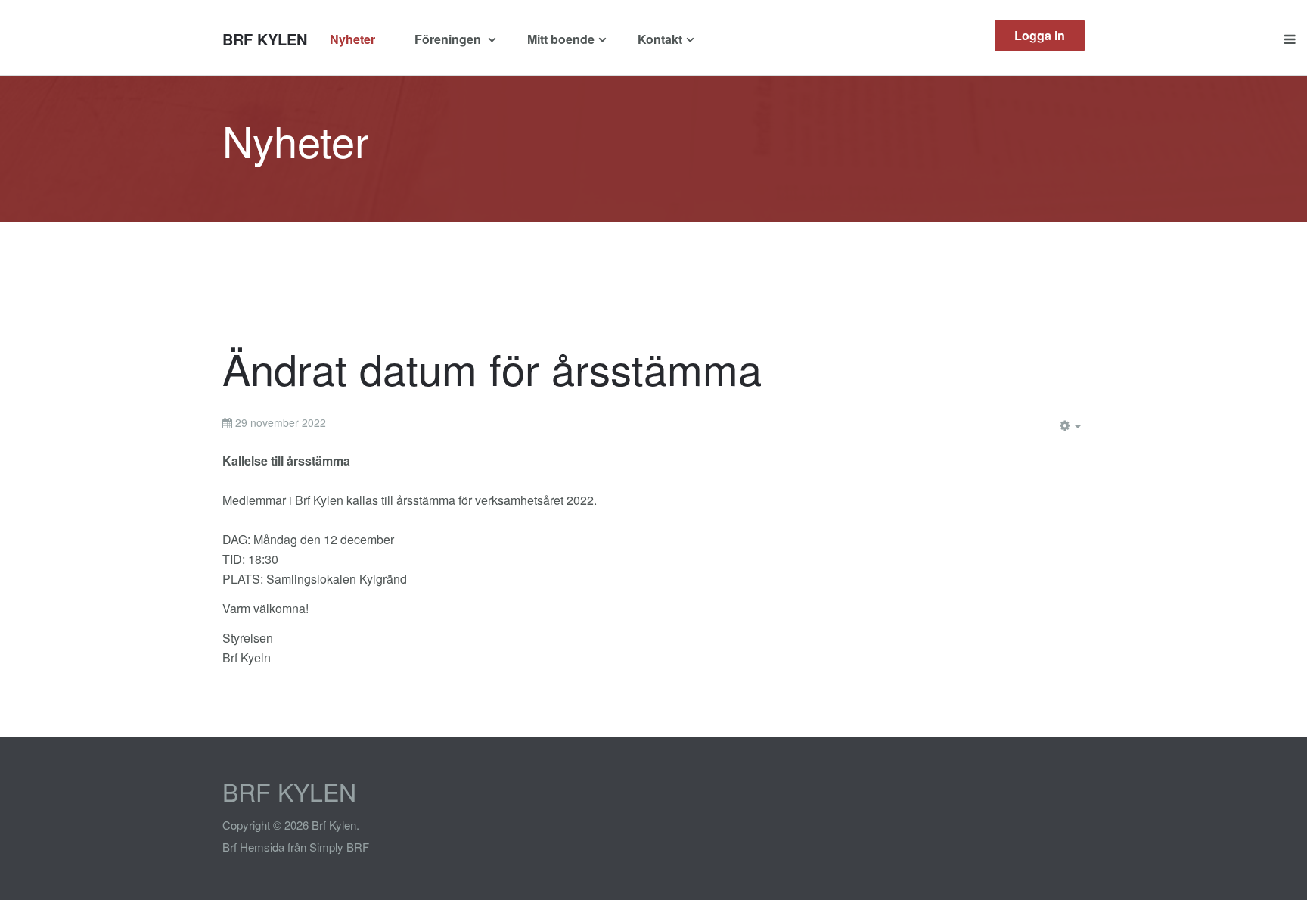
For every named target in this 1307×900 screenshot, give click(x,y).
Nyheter (352, 39)
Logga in (1039, 35)
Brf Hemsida (253, 847)
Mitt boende (561, 39)
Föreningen (449, 39)
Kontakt (660, 39)
